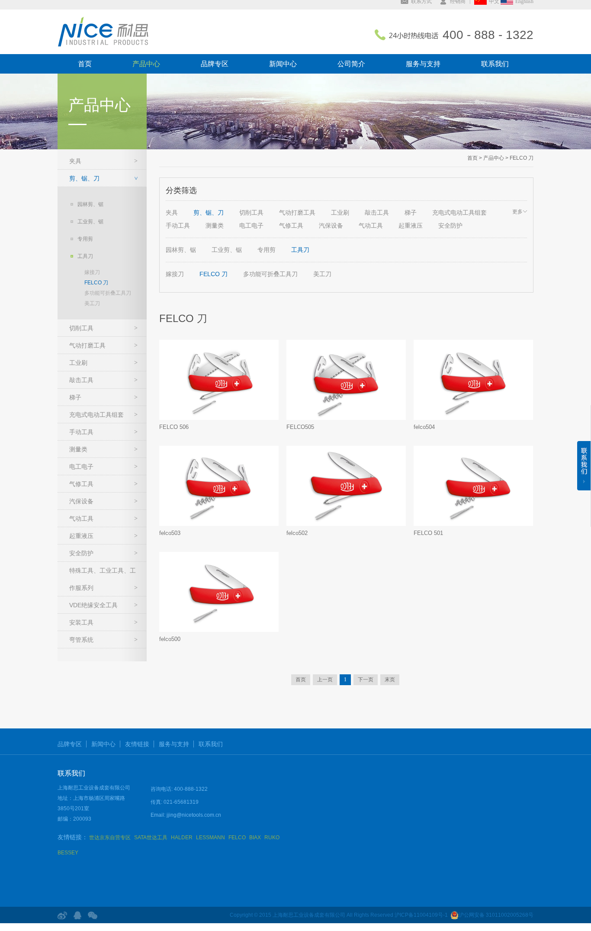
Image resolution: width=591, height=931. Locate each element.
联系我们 (495, 64)
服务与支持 (423, 64)
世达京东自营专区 (110, 837)
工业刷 (78, 362)
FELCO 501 (428, 533)
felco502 (297, 533)
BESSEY (68, 853)
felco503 (169, 533)
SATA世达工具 (150, 837)
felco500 (169, 639)
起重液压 (81, 535)
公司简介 (351, 64)
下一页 (365, 680)
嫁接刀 (92, 272)
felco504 (424, 427)
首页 (85, 64)
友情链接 (137, 744)
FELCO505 (300, 427)
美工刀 (92, 303)
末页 (390, 680)
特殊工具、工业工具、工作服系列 (102, 579)
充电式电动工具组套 (96, 414)
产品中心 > (495, 158)
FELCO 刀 (96, 283)
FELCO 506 (174, 427)
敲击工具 (81, 380)
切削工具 (81, 328)
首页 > (474, 158)
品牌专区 (214, 64)
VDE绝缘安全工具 (93, 605)
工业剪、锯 (90, 222)
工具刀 (85, 256)
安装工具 (81, 622)
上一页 (325, 680)
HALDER (182, 837)
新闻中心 (283, 64)
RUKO (271, 837)
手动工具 (81, 431)
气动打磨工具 (87, 345)
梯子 (75, 397)
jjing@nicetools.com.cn (194, 815)
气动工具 (81, 518)
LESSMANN (210, 837)
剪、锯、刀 (84, 178)
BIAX (255, 837)
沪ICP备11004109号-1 (421, 915)
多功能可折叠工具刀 (107, 293)
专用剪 (85, 239)
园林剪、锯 (90, 204)
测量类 (78, 449)
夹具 (75, 161)
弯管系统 (81, 639)
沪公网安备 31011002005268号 (496, 915)
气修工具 (81, 483)
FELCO (237, 837)
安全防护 (81, 553)
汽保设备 (81, 501)
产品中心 (146, 64)
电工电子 (81, 466)
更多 (517, 212)
